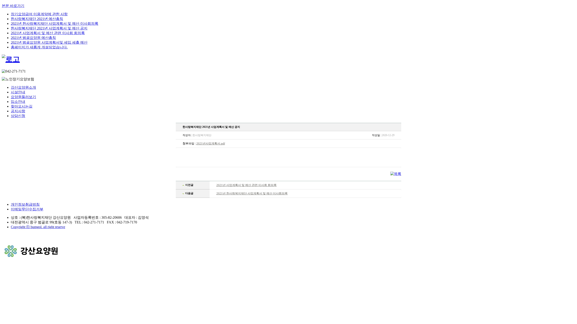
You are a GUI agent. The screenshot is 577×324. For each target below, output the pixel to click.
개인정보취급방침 (25, 204)
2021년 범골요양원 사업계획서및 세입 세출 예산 (49, 42)
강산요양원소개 (23, 87)
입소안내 (18, 102)
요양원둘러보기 (23, 97)
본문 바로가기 (13, 6)
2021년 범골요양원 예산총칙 (33, 38)
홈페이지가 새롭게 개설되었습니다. (39, 47)
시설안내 (18, 92)
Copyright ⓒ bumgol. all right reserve (38, 227)
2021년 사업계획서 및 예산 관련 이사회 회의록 (48, 33)
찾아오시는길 (21, 106)
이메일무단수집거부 (27, 209)
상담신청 (18, 116)
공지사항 (18, 111)
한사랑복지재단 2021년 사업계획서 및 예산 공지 (49, 28)
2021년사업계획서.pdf (210, 143)
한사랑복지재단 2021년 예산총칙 (37, 19)
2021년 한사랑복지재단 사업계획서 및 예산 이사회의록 (54, 23)
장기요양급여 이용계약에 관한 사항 (39, 14)
